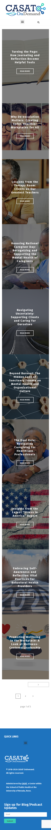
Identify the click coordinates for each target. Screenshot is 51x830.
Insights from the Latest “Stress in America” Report (25, 512)
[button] (22, 22)
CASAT (24, 783)
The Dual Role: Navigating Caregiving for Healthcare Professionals (25, 447)
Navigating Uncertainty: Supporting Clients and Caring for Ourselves (25, 317)
